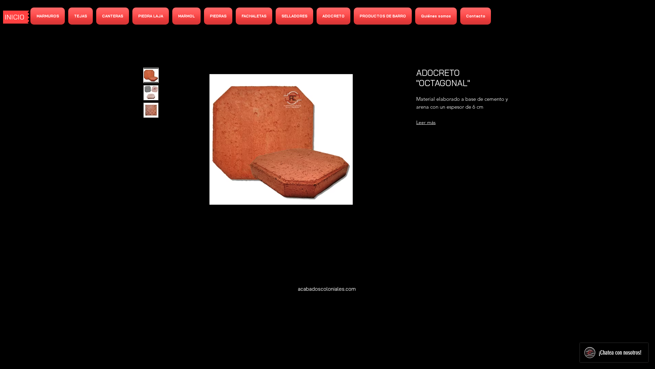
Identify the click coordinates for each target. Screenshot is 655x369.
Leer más (426, 122)
